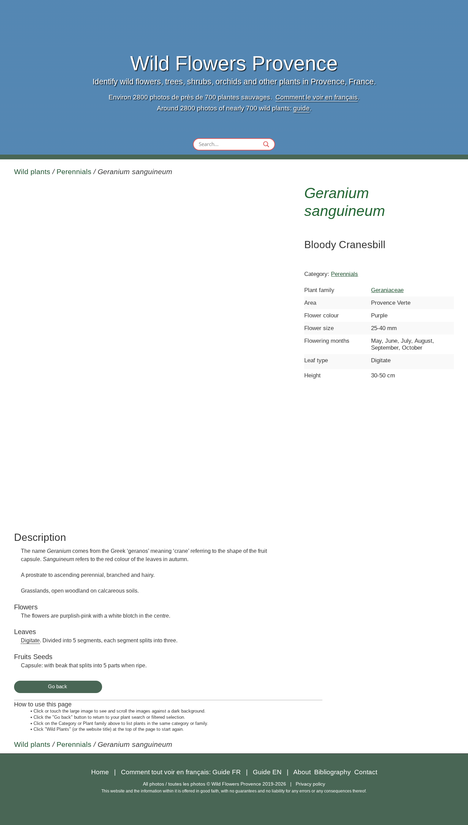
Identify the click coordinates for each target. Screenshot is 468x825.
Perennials (74, 172)
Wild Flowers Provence (234, 63)
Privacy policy (310, 784)
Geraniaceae (387, 290)
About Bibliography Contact (335, 772)
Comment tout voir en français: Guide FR (181, 772)
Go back (57, 686)
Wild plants (32, 172)
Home (100, 772)
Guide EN (267, 772)
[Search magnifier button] (266, 144)
